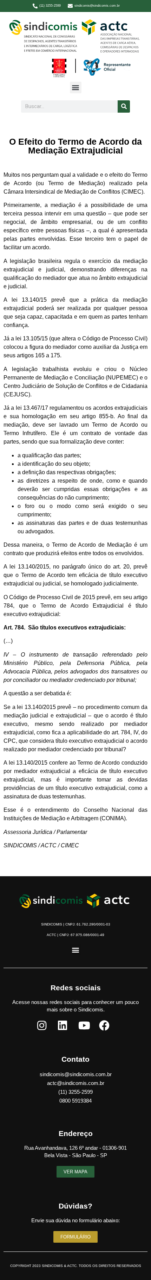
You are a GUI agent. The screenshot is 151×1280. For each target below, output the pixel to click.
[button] (75, 87)
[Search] (124, 106)
